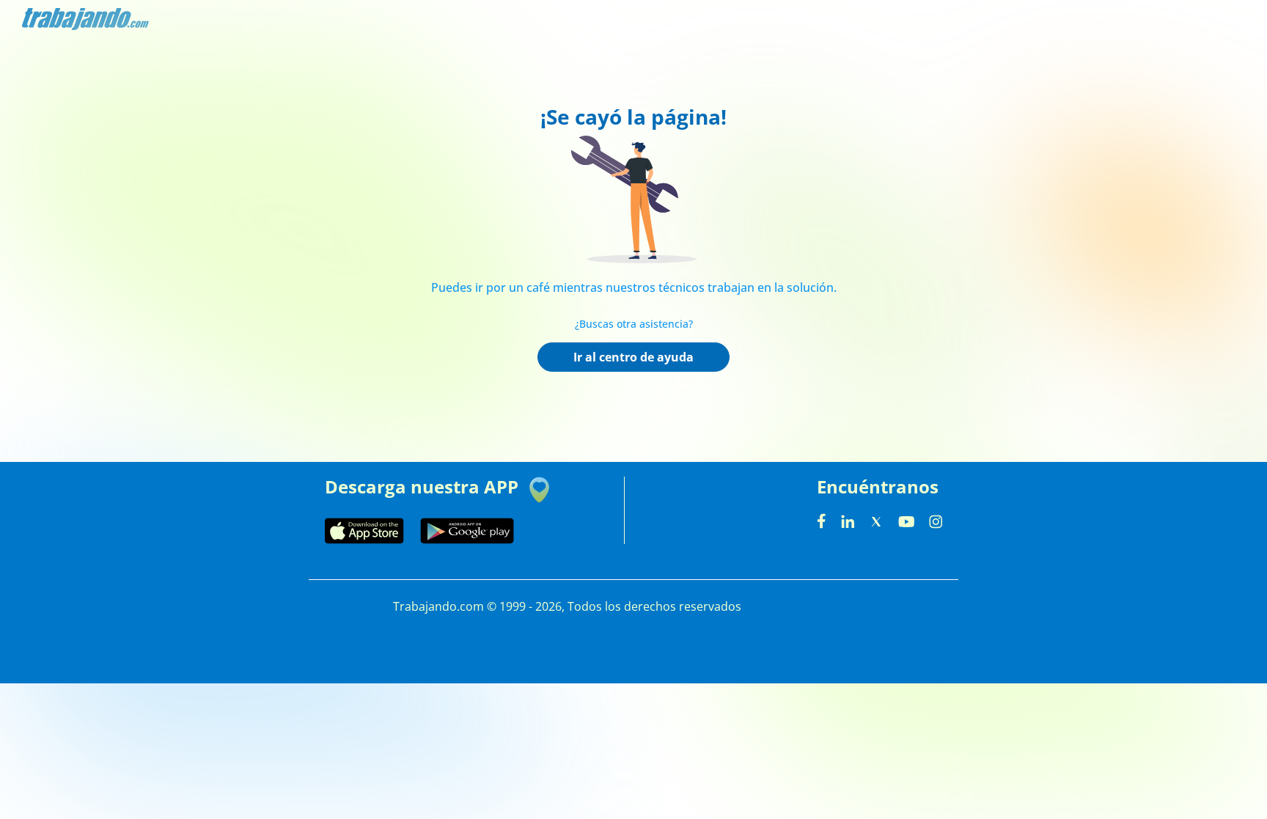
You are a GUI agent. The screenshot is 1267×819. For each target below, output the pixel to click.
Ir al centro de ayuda (633, 357)
